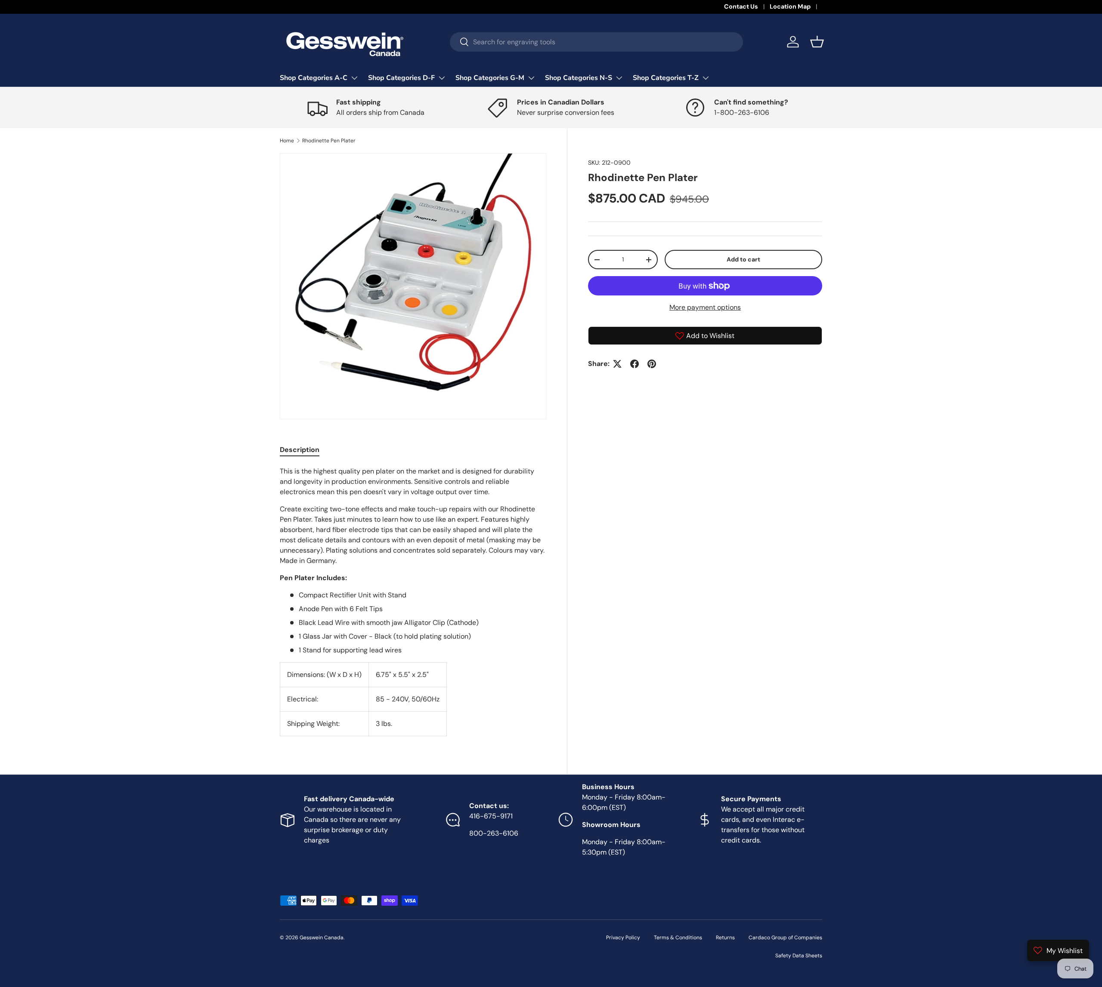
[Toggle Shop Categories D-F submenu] (441, 78)
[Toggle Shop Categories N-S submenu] (619, 78)
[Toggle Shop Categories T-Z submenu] (705, 78)
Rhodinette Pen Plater (329, 140)
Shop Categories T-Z (666, 78)
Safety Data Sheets (798, 955)
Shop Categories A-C (313, 78)
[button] (817, 41)
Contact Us (741, 6)
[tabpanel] (413, 601)
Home (287, 140)
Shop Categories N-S (578, 78)
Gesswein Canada (322, 937)
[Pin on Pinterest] (651, 363)
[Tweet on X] (617, 363)
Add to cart (743, 259)
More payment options (705, 307)
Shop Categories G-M (489, 78)
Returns (725, 937)
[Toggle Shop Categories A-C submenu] (354, 78)
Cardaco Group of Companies (785, 937)
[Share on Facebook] (634, 363)
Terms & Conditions (678, 937)
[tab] (299, 449)
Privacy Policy (623, 937)
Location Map (790, 6)
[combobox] (596, 42)
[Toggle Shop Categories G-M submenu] (531, 78)
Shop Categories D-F (401, 78)
